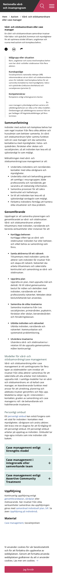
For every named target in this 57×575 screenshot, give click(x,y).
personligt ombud (17, 416)
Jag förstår (28, 569)
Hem (4, 16)
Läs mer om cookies (24, 560)
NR (14, 49)
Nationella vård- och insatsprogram (14, 6)
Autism (14, 16)
